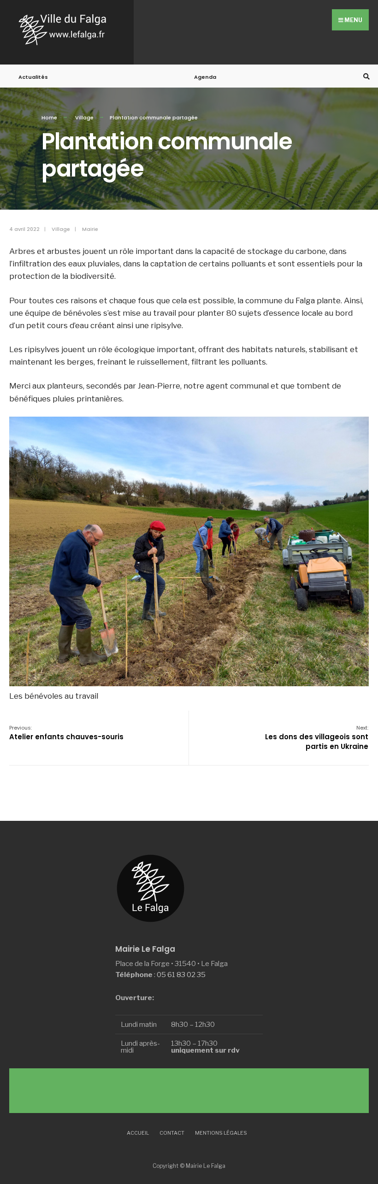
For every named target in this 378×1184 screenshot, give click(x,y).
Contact (171, 1133)
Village (84, 117)
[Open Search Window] (365, 76)
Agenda (205, 77)
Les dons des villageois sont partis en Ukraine (316, 737)
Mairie (90, 229)
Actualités (33, 77)
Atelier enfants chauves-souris (66, 733)
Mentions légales (221, 1133)
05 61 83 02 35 (181, 974)
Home (49, 117)
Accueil (138, 1133)
